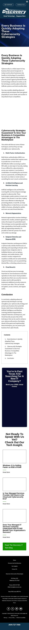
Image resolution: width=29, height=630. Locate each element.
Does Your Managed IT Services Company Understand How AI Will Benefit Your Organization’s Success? (14, 528)
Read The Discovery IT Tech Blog (14, 546)
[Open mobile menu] (27, 1)
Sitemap (5, 617)
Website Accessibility (20, 617)
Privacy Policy (12, 617)
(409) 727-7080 (16, 585)
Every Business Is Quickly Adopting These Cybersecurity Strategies (13, 341)
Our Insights (14, 566)
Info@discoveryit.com (16, 587)
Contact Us (21, 4)
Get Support (8, 4)
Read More (6, 472)
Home (14, 560)
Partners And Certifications (14, 563)
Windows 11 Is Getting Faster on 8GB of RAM (12, 466)
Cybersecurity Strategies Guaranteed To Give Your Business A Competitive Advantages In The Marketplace (13, 350)
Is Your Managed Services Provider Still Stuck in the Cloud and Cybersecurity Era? (13, 496)
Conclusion (9, 358)
